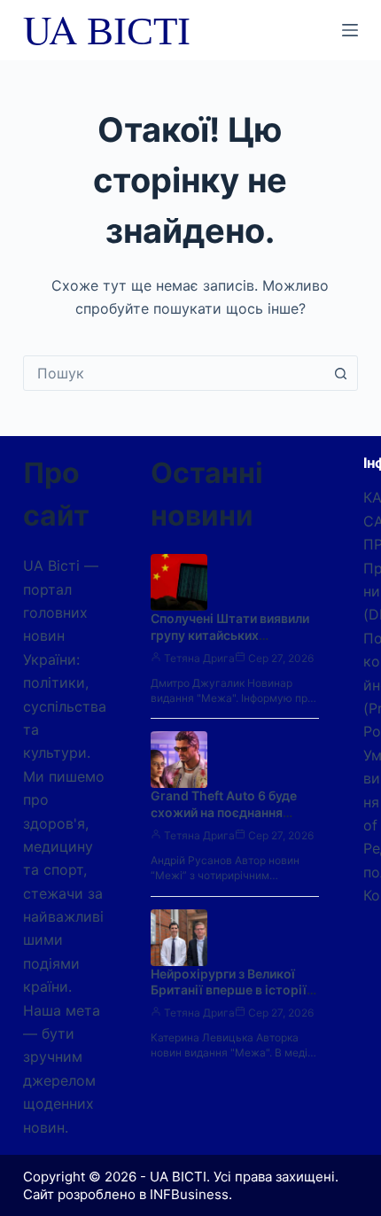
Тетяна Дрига (199, 658)
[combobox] (173, 373)
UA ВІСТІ (106, 29)
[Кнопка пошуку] (340, 373)
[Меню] (350, 30)
